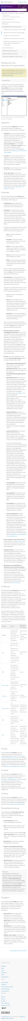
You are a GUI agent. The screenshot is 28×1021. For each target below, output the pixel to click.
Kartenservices (6, 15)
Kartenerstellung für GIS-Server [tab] (10, 53)
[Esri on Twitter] (2, 1013)
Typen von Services (19, 13)
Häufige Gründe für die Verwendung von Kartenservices (11, 23)
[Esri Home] (4, 1008)
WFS (3, 735)
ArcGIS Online (4, 982)
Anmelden (24, 2)
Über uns (3, 996)
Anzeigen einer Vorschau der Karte (11, 35)
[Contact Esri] (9, 1013)
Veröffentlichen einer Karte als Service (11, 16)
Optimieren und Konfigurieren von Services (15, 766)
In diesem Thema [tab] (6, 80)
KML (3, 720)
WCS (3, 652)
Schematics (4, 696)
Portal (2, 968)
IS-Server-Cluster (21, 541)
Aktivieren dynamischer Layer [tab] (10, 50)
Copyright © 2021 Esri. (6, 1016)
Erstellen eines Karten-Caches (17, 804)
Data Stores (4, 972)
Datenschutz (22, 1016)
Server (2, 970)
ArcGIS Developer (5, 989)
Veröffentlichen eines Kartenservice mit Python (14, 38)
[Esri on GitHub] (7, 1013)
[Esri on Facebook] (4, 1013)
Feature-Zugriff (5, 685)
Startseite (3, 966)
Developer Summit (5, 1005)
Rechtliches (11, 1018)
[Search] (19, 2)
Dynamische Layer (15, 582)
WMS (3, 672)
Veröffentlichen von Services (7, 13)
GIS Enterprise (7, 2)
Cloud (2, 974)
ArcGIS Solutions (5, 991)
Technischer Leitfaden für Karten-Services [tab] (12, 56)
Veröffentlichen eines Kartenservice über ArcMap (15, 29)
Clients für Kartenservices (7, 47)
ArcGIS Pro (3, 984)
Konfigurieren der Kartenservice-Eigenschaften (14, 32)
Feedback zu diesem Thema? (19, 950)
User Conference (5, 1003)
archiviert (20, 70)
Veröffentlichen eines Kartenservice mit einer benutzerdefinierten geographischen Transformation (14, 43)
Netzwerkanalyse (6, 708)
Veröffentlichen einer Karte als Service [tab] (12, 26)
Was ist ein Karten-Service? (8, 19)
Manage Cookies (4, 1018)
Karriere (3, 998)
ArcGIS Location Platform (7, 986)
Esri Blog (3, 1001)
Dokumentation (5, 977)
